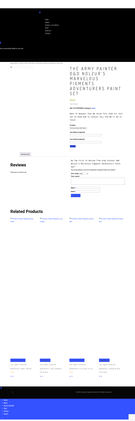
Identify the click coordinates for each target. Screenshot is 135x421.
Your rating (75, 173)
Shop (5, 408)
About (5, 403)
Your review (75, 176)
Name (73, 188)
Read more (45, 360)
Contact (6, 411)
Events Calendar (52, 25)
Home (12, 63)
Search (48, 33)
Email (73, 191)
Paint (15, 63)
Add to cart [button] (18, 360)
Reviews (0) (25, 154)
